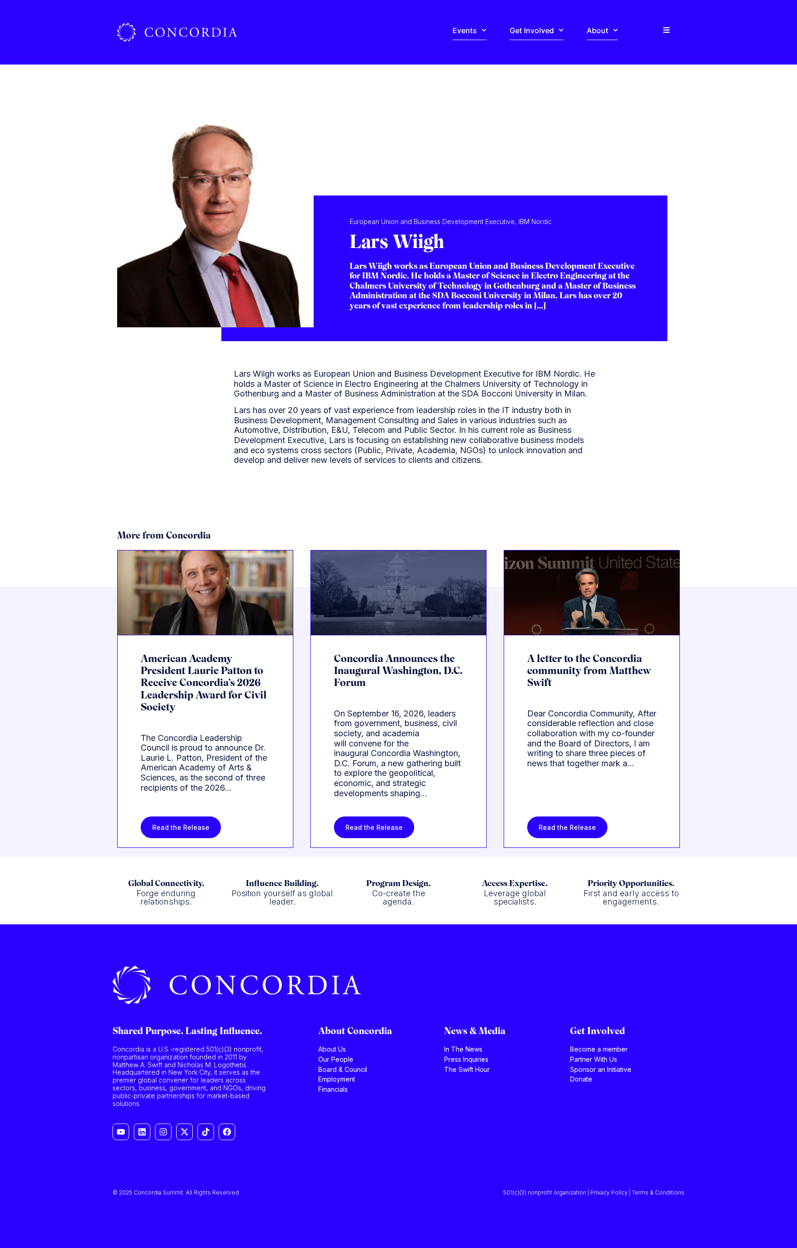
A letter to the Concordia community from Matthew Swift (589, 672)
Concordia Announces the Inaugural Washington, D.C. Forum (398, 672)
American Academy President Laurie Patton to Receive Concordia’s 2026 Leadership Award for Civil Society (204, 684)
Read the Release (180, 827)
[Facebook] (227, 1132)
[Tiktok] (205, 1132)
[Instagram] (163, 1132)
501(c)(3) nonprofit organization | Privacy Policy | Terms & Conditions (593, 1192)
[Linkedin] (142, 1132)
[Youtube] (121, 1132)
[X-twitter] (184, 1132)
